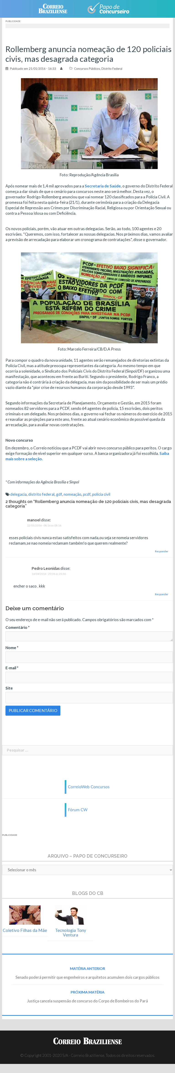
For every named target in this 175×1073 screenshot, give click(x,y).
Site (9, 688)
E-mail (11, 667)
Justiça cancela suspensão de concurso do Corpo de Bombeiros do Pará (87, 1000)
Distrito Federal (111, 68)
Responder (161, 551)
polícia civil (101, 494)
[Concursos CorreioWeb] (87, 786)
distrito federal (41, 494)
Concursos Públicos (87, 68)
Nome (11, 647)
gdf (59, 494)
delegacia (18, 494)
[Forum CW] (87, 809)
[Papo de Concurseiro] (105, 8)
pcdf (86, 494)
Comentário (17, 627)
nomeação (72, 494)
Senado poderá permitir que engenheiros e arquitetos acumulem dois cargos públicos (87, 977)
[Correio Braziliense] (56, 8)
